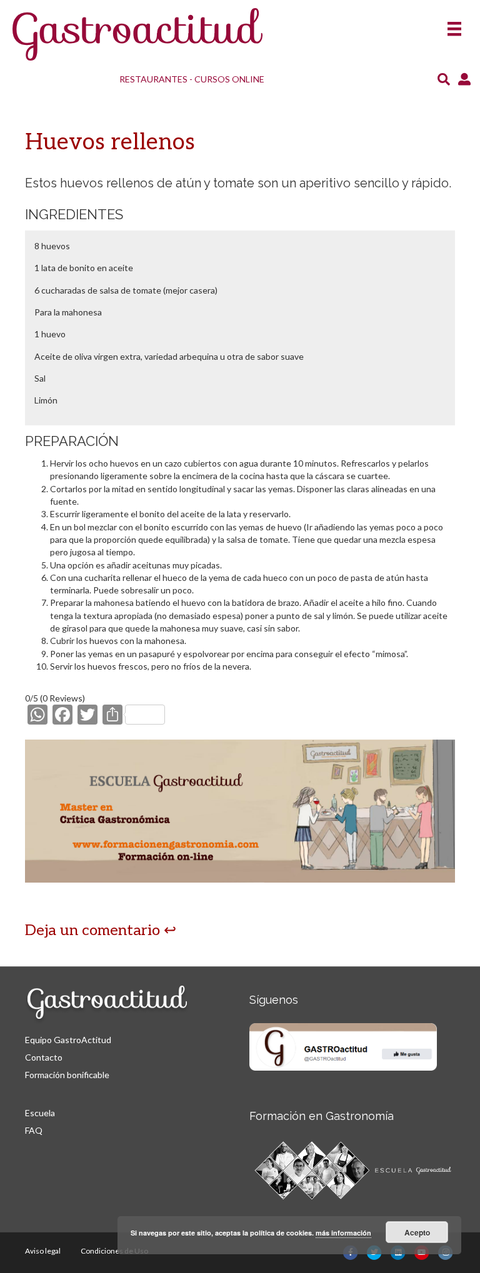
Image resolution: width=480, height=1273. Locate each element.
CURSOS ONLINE (229, 79)
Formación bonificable (67, 1074)
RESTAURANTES (153, 79)
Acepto (417, 1232)
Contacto (43, 1057)
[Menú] (454, 25)
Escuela (40, 1112)
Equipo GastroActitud (68, 1039)
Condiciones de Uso (114, 1251)
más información (343, 1232)
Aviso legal (43, 1251)
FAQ (33, 1130)
